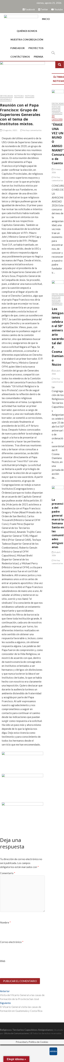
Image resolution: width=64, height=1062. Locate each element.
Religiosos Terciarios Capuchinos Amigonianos (26, 1029)
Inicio (46, 18)
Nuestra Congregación (27, 39)
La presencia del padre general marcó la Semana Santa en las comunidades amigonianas (58, 523)
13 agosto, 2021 (9, 130)
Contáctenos (20, 56)
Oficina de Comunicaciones (16, 1033)
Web (2, 960)
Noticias (19, 96)
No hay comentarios (32, 130)
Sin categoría (57, 117)
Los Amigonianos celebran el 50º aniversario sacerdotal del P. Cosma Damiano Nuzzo (58, 337)
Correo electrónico (11, 941)
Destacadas (6, 96)
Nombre (5, 922)
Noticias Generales (57, 111)
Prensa (38, 56)
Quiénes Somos (27, 30)
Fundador (17, 48)
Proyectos (36, 48)
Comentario (7, 873)
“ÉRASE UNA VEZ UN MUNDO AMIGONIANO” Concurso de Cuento (58, 143)
